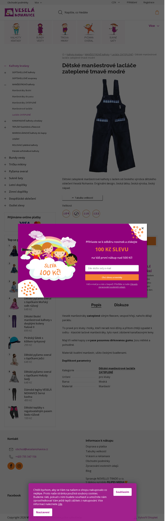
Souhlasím (122, 492)
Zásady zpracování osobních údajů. (118, 285)
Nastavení (42, 512)
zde (60, 504)
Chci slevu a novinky (112, 277)
